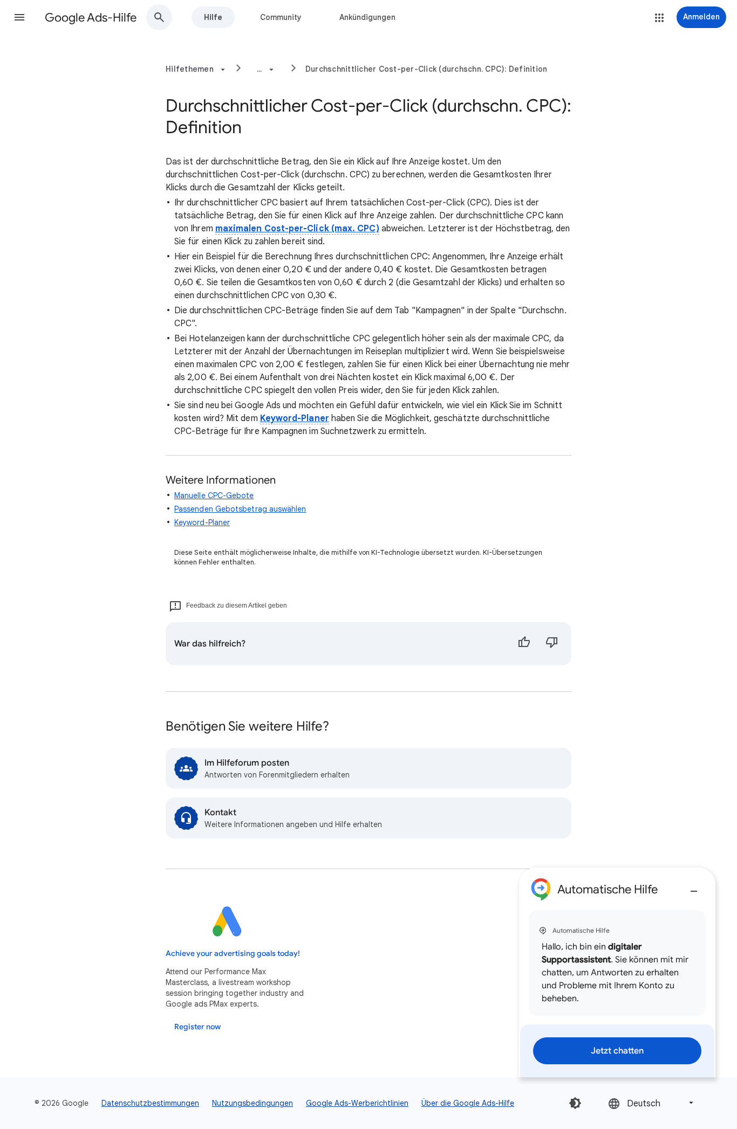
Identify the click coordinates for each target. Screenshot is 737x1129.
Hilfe (213, 17)
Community (281, 17)
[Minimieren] (694, 887)
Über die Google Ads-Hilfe (467, 1103)
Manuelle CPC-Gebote (214, 495)
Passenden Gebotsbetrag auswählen (240, 509)
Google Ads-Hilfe (91, 17)
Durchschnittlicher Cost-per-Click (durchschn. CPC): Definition (426, 69)
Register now (197, 1026)
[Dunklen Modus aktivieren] (575, 1103)
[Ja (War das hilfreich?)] (524, 644)
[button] (19, 17)
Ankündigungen (367, 17)
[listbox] (651, 1103)
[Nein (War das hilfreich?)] (552, 644)
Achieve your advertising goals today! (233, 953)
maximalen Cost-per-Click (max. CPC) (297, 228)
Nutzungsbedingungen (252, 1103)
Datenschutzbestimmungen (150, 1103)
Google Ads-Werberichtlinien (357, 1103)
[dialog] (617, 972)
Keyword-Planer (294, 418)
